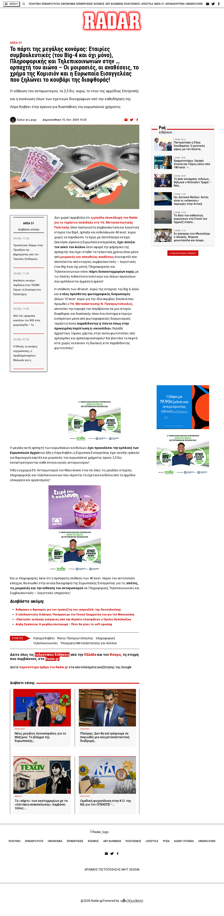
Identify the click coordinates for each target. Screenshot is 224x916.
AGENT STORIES (184, 841)
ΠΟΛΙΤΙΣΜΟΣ (132, 3)
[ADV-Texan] (94, 421)
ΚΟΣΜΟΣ (99, 3)
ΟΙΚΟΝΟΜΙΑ (68, 3)
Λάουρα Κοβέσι (44, 638)
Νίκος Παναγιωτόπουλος (75, 638)
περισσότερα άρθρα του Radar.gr (43, 667)
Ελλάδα (90, 654)
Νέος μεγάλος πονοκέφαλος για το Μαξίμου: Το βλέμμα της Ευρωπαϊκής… (40, 737)
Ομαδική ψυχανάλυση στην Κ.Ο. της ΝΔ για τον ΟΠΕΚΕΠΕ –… (105, 802)
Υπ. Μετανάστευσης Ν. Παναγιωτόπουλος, (101, 304)
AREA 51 (159, 3)
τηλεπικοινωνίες (45, 643)
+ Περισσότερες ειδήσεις (182, 253)
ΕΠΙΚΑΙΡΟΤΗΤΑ (51, 3)
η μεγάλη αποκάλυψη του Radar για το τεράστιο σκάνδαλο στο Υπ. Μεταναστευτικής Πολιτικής (96, 222)
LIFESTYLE (147, 3)
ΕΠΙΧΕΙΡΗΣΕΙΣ (84, 3)
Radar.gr (52, 659)
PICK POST (20, 729)
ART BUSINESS (114, 3)
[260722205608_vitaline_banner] (74, 507)
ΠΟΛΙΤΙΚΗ (35, 3)
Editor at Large (26, 120)
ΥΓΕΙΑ (166, 841)
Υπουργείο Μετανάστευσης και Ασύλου (88, 643)
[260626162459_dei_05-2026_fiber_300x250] (183, 407)
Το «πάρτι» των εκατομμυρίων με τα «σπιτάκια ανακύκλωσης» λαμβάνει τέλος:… (41, 804)
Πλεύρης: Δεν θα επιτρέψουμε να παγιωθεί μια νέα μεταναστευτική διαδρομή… (104, 737)
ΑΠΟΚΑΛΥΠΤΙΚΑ (175, 3)
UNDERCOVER (194, 3)
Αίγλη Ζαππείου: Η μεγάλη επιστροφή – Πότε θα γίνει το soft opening (64, 624)
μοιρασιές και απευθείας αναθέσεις (87, 257)
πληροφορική (105, 638)
